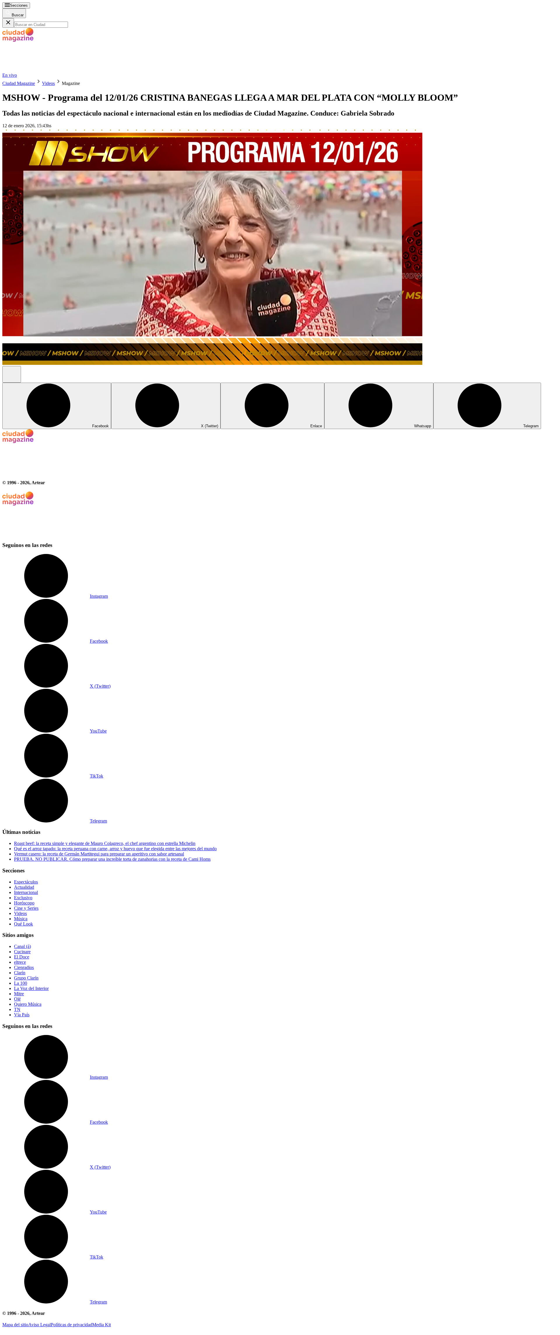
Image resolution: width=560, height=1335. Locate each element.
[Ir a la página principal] (46, 69)
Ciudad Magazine (18, 83)
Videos (48, 83)
